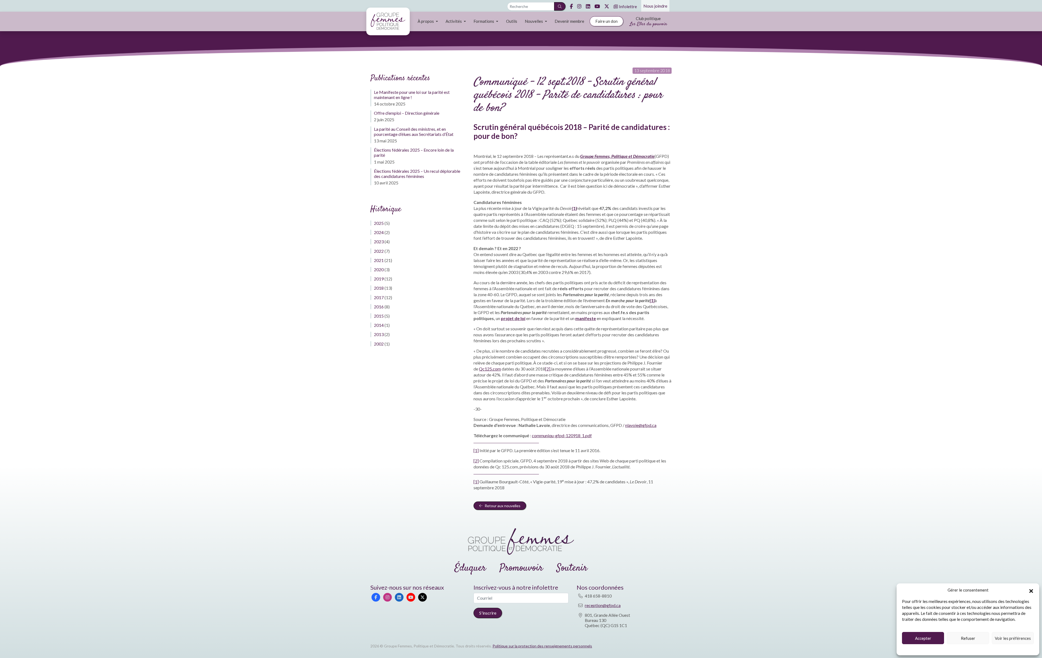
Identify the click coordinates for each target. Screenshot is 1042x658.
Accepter (923, 638)
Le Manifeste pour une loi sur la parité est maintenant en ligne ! (412, 95)
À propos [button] (426, 21)
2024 (379, 232)
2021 (379, 260)
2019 (379, 278)
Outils (511, 21)
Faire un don (606, 21)
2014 (379, 325)
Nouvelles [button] (534, 21)
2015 (379, 315)
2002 (379, 343)
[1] (476, 450)
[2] (547, 368)
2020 (379, 269)
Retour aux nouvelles (502, 505)
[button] (1031, 590)
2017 (379, 297)
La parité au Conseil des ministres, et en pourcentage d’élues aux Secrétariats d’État (413, 131)
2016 (379, 306)
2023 (379, 241)
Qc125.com (490, 368)
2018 (379, 287)
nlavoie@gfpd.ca (640, 425)
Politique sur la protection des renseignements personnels (542, 646)
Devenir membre (569, 21)
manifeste (585, 318)
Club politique (648, 22)
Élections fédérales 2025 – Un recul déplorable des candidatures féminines (417, 173)
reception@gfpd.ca (603, 605)
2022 (379, 251)
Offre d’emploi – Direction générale (406, 113)
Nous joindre (655, 5)
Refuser (968, 638)
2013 (379, 334)
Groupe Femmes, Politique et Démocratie (617, 156)
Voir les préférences (1013, 638)
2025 (379, 223)
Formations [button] (484, 21)
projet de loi (513, 318)
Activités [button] (454, 21)
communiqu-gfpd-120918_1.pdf (562, 435)
